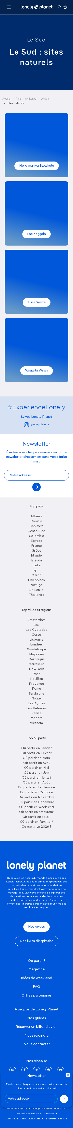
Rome (36, 688)
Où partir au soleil (37, 817)
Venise (36, 713)
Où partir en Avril (36, 763)
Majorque (36, 654)
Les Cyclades (36, 630)
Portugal (36, 585)
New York (36, 669)
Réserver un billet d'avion (37, 1027)
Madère (37, 718)
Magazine (36, 969)
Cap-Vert (36, 526)
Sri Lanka (30, 99)
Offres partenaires (36, 995)
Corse (36, 634)
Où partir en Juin (36, 772)
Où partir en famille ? (36, 822)
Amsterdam (36, 620)
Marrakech (36, 664)
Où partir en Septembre (36, 787)
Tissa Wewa (37, 302)
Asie (18, 99)
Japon (36, 570)
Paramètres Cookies (56, 1119)
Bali (36, 625)
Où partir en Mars (36, 758)
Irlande (36, 555)
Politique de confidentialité (47, 1109)
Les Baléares (36, 708)
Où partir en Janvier (36, 748)
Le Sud (36, 40)
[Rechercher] (59, 7)
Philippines (36, 580)
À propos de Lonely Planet (36, 1009)
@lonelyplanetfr (39, 424)
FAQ (36, 987)
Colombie (36, 536)
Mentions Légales (17, 1109)
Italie (36, 565)
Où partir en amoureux (36, 812)
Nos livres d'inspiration (36, 941)
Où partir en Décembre (36, 802)
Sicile (36, 698)
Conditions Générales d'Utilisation (34, 1114)
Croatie (36, 521)
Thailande (36, 595)
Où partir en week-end (36, 807)
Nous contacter (37, 1044)
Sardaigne (36, 693)
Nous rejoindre (36, 1035)
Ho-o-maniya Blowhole (36, 165)
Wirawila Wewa (36, 370)
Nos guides (36, 926)
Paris (37, 674)
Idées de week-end (36, 978)
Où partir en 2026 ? (37, 826)
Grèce (36, 550)
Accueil (6, 99)
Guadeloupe (36, 649)
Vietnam (36, 723)
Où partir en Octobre (36, 792)
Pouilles (36, 679)
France (36, 546)
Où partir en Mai (36, 768)
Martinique (36, 659)
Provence (36, 684)
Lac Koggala (36, 234)
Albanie (37, 516)
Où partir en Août (36, 782)
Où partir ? (36, 961)
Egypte (36, 541)
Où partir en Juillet (36, 777)
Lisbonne (37, 639)
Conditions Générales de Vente (23, 1119)
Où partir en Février (36, 753)
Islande (36, 560)
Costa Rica (36, 531)
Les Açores (36, 703)
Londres (36, 644)
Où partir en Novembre (36, 797)
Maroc (36, 575)
